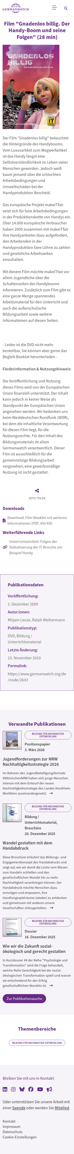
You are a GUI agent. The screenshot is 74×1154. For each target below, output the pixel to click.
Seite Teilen (37, 498)
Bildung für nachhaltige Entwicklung (48, 735)
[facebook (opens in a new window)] (30, 1089)
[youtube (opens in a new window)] (40, 1089)
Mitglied (62, 1107)
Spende (18, 1107)
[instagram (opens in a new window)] (13, 1089)
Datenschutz (13, 1131)
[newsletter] (49, 1089)
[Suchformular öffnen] (65, 8)
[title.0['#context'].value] (12, 740)
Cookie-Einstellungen (20, 1137)
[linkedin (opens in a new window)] (5, 1089)
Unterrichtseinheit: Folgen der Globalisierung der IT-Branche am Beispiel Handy (35, 547)
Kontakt (9, 1121)
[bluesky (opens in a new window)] (21, 1089)
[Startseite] (16, 8)
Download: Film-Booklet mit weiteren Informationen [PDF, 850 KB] (37, 520)
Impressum (11, 1126)
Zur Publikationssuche (24, 998)
